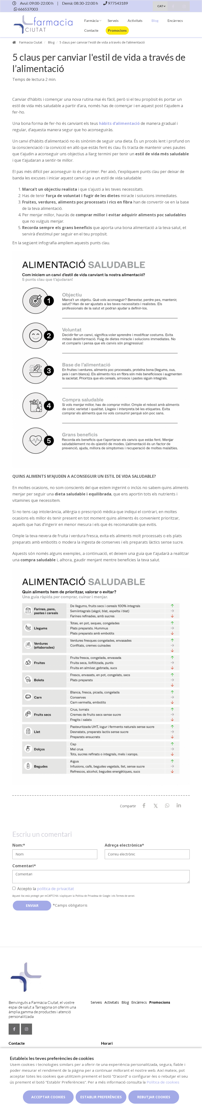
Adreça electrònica (124, 845)
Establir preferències (101, 1097)
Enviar (32, 905)
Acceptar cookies (48, 1097)
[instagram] (184, 6)
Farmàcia (91, 20)
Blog (155, 20)
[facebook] (173, 6)
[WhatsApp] (167, 805)
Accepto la (45, 888)
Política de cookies (163, 1082)
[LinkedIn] (178, 805)
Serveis (113, 20)
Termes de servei (125, 895)
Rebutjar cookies (153, 1097)
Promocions (117, 30)
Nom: (18, 845)
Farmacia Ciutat (30, 42)
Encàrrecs (175, 20)
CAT (160, 6)
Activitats (135, 20)
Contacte (91, 30)
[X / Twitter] (155, 805)
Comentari (24, 865)
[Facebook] (144, 805)
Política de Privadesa (86, 895)
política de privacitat (55, 888)
